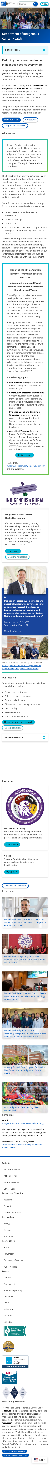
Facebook (8, 1296)
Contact (7, 1277)
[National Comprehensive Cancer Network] (15, 1367)
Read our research (14, 737)
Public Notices (10, 1266)
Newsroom (9, 1253)
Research (8, 1199)
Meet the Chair (11, 631)
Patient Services (11, 1182)
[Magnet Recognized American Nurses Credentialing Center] (15, 1336)
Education (8, 1206)
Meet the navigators (17, 556)
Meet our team (11, 119)
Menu (44, 4)
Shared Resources (12, 1212)
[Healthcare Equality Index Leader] (8, 1352)
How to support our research (18, 722)
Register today (25, 455)
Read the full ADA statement (14, 1451)
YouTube (8, 1315)
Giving (7, 1223)
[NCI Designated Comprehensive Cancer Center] (9, 1382)
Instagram (8, 1309)
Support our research (15, 125)
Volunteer (8, 1236)
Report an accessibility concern (15, 1455)
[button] (35, 4)
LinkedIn (8, 1322)
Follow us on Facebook (15, 885)
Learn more (13, 551)
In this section (12, 50)
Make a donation (12, 727)
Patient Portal (10, 1175)
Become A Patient (12, 1169)
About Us (8, 1247)
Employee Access (12, 1284)
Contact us (30, 119)
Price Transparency (13, 1290)
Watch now (11, 871)
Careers (7, 1230)
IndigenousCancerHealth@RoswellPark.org (25, 465)
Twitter (7, 1302)
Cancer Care (9, 1188)
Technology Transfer (13, 1260)
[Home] (8, 5)
